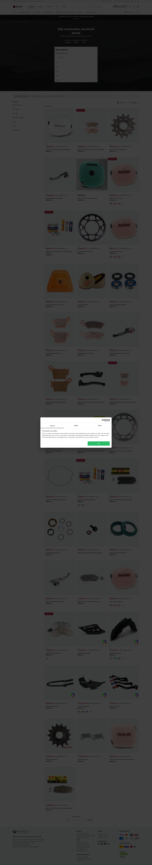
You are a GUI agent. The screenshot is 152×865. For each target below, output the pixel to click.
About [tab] (99, 425)
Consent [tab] (52, 425)
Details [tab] (76, 425)
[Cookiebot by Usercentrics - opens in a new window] (103, 420)
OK (99, 443)
